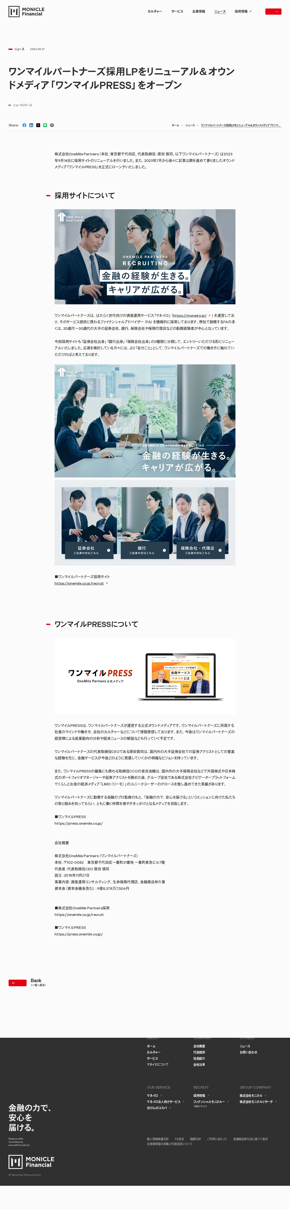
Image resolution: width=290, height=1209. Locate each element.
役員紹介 (199, 1058)
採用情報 (199, 1096)
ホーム (175, 125)
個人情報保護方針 (158, 1139)
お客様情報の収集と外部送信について (169, 1144)
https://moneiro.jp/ (189, 316)
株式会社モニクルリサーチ (256, 1102)
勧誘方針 (195, 1139)
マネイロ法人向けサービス (163, 1102)
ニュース (189, 125)
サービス (152, 1058)
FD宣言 (179, 1139)
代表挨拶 (199, 1052)
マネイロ (152, 1096)
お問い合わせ (248, 1052)
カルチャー (153, 1052)
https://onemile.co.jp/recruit (79, 584)
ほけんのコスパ (157, 1108)
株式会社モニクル (251, 1096)
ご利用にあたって (217, 1139)
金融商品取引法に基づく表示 (250, 1139)
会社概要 (199, 1046)
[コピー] (52, 125)
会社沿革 (199, 1065)
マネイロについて (158, 1064)
